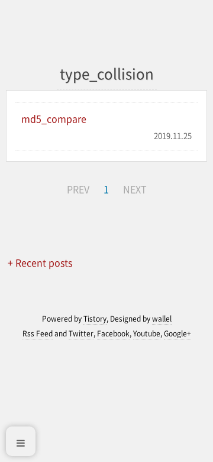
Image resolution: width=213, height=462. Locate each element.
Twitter (81, 333)
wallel (162, 318)
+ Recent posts (40, 262)
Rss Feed (37, 333)
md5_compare (53, 118)
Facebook (113, 333)
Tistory (94, 318)
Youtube (146, 333)
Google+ (177, 333)
